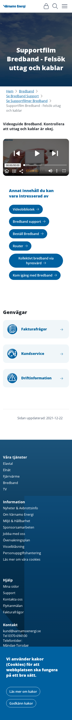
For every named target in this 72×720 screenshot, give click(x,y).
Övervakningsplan (16, 540)
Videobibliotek (24, 209)
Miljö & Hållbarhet (16, 521)
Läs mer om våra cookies (21, 559)
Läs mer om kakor (23, 691)
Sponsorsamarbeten (18, 527)
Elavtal (8, 463)
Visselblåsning (13, 546)
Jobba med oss (14, 534)
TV (5, 489)
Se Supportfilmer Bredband (27, 101)
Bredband (26, 91)
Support (9, 593)
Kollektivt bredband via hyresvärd (36, 260)
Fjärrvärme (11, 476)
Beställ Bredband (26, 234)
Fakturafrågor (13, 612)
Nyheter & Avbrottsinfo (20, 508)
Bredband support (27, 221)
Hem (9, 91)
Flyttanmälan (13, 606)
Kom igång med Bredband (33, 275)
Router (18, 246)
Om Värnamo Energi (18, 514)
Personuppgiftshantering (22, 553)
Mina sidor (11, 586)
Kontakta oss (13, 599)
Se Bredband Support (22, 96)
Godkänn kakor (21, 703)
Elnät (7, 470)
